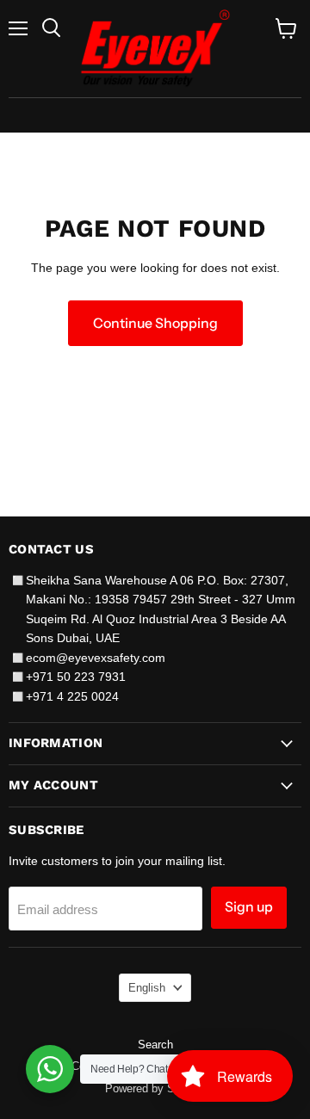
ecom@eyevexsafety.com (95, 658)
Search (155, 1044)
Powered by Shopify (155, 1088)
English (146, 987)
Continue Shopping (155, 323)
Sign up (249, 907)
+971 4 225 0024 (72, 696)
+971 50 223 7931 (76, 676)
